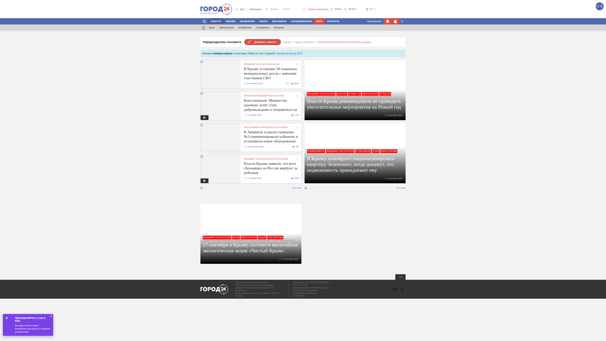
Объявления (247, 21)
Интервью (279, 27)
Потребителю (245, 27)
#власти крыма (389, 151)
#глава (375, 151)
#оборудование (252, 127)
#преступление (280, 159)
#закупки (342, 94)
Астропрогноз (263, 27)
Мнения (230, 21)
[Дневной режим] (598, 6)
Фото (319, 21)
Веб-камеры (279, 21)
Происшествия (227, 27)
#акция (262, 237)
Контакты (333, 21)
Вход (242, 9)
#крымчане (250, 96)
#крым (275, 64)
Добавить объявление (318, 9)
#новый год (355, 94)
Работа (263, 21)
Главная (287, 42)
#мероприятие (248, 237)
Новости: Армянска (304, 42)
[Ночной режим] (602, 6)
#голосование (363, 151)
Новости (216, 21)
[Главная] (204, 21)
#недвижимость (316, 151)
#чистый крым (275, 237)
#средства (385, 94)
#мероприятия (370, 94)
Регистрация (255, 9)
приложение (374, 21)
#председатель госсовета (274, 127)
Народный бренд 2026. (289, 53)
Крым (212, 27)
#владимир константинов (257, 64)
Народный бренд (301, 21)
